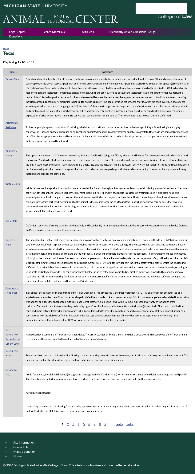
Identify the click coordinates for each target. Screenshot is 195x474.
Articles (87, 31)
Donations (16, 36)
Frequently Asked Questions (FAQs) (132, 31)
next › (119, 424)
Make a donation (24, 451)
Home (6, 48)
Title (12, 71)
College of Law (58, 465)
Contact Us (20, 447)
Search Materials (54, 31)
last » (129, 424)
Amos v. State (13, 78)
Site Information (23, 442)
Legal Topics (17, 31)
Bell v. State (11, 220)
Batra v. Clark (13, 183)
